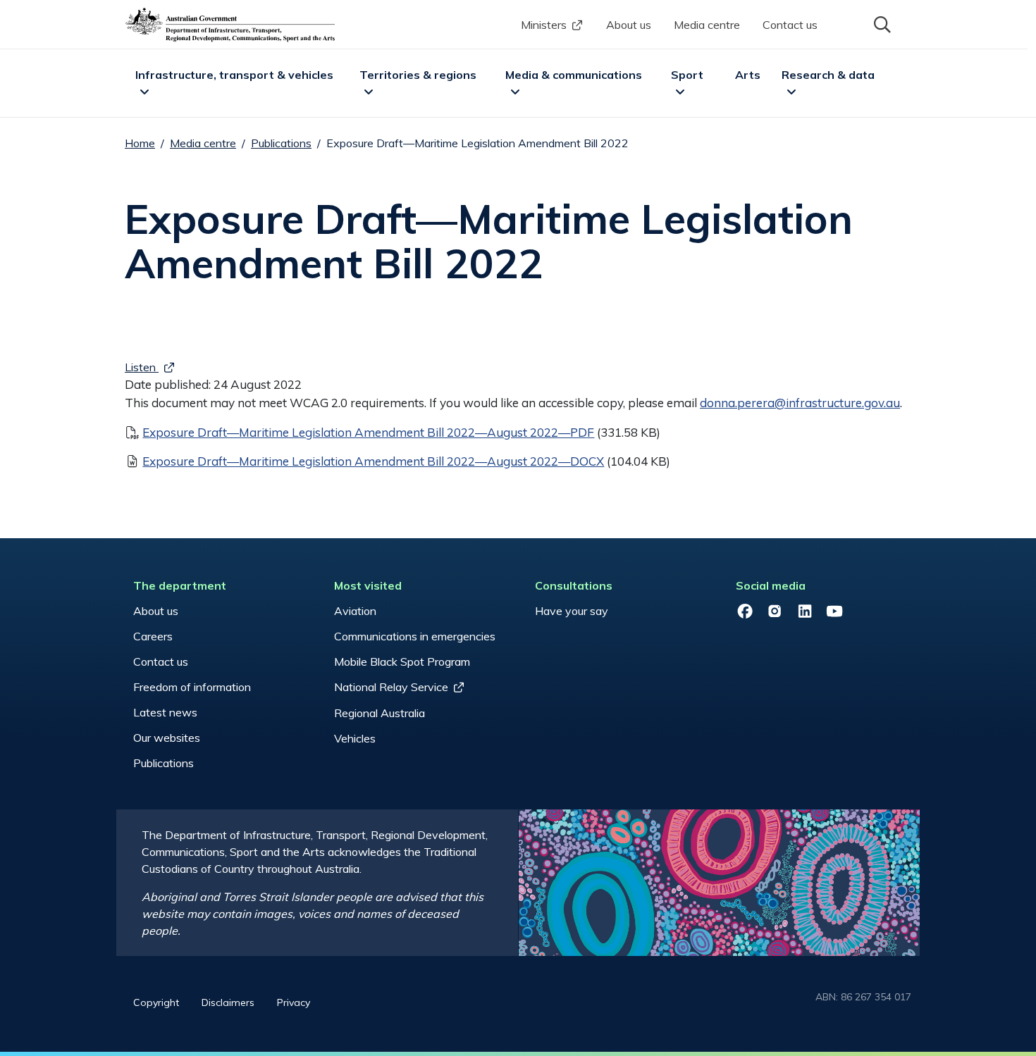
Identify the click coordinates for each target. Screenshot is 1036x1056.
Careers (153, 636)
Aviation (355, 611)
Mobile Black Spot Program (402, 661)
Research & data (828, 75)
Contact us (790, 25)
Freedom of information (192, 687)
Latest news (165, 712)
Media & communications (573, 75)
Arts (747, 75)
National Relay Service (391, 687)
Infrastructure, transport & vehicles (234, 75)
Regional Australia (379, 713)
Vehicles (355, 738)
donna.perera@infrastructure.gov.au (800, 402)
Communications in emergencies (414, 636)
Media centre (707, 25)
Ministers (544, 25)
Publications (281, 143)
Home (140, 143)
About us (628, 25)
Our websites (166, 738)
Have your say (571, 611)
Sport (687, 75)
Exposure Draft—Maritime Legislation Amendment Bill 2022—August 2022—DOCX (373, 461)
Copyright (156, 1002)
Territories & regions (417, 75)
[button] (881, 23)
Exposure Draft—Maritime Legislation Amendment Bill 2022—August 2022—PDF (368, 432)
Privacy (293, 1002)
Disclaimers (228, 1002)
